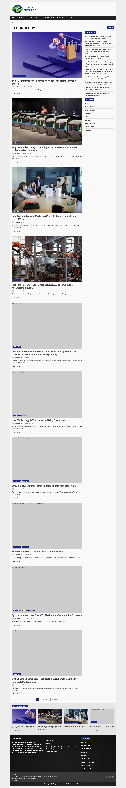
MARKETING (60, 17)
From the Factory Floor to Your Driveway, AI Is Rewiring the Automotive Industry (47, 259)
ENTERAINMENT (17, 481)
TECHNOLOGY (20, 17)
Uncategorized (89, 130)
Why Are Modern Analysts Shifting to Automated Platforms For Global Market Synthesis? (47, 121)
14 (52, 699)
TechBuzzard (18, 86)
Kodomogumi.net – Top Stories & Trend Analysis (47, 526)
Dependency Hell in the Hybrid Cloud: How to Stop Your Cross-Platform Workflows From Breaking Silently (47, 326)
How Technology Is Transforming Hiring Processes (47, 394)
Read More (16, 93)
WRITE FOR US (70, 17)
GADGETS (37, 17)
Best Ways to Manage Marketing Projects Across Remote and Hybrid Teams (47, 190)
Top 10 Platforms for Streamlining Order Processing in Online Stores (47, 55)
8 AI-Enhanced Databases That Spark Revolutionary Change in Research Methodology (47, 653)
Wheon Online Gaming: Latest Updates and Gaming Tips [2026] (47, 460)
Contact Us (50, 740)
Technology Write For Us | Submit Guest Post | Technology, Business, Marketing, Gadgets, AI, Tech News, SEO (61, 749)
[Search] (112, 17)
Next (55, 699)
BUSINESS (29, 17)
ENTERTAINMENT (90, 110)
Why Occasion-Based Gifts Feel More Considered (102, 716)
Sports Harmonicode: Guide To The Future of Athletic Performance (47, 589)
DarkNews (69, 784)
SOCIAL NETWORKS (48, 17)
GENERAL (24, 610)
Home (48, 743)
